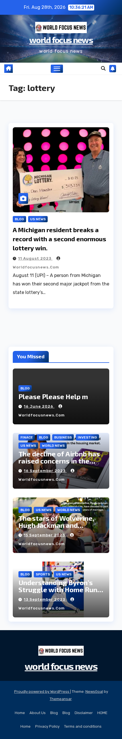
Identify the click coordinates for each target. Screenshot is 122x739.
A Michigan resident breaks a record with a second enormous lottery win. (59, 238)
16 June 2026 (39, 406)
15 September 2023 (45, 535)
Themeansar (60, 699)
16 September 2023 (45, 471)
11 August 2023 (35, 258)
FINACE (26, 437)
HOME (102, 713)
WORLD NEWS (53, 446)
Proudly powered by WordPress (42, 691)
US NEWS (38, 219)
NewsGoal (94, 691)
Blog (54, 713)
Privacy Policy (47, 726)
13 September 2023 (45, 599)
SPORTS (43, 574)
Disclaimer (84, 713)
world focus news (61, 40)
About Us (38, 713)
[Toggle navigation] (57, 69)
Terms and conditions (83, 726)
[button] (103, 68)
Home (20, 713)
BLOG (19, 219)
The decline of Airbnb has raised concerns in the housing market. (59, 461)
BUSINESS (63, 437)
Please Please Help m (53, 396)
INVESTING (87, 437)
